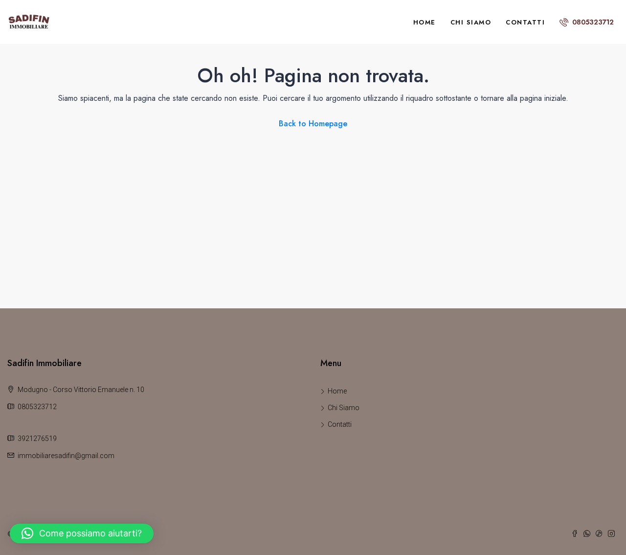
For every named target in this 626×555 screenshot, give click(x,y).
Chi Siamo (471, 22)
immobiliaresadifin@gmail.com (66, 456)
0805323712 (592, 22)
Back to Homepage (313, 123)
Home (424, 22)
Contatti (525, 22)
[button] (82, 533)
